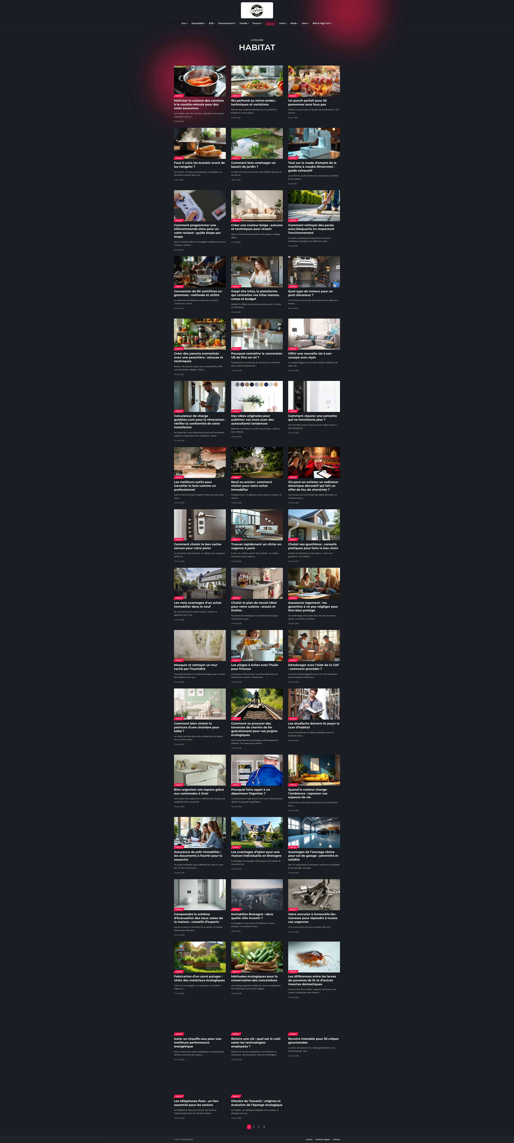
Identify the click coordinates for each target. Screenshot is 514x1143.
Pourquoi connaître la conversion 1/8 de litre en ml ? (256, 355)
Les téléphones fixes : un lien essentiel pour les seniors (196, 1103)
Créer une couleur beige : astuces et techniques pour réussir (257, 227)
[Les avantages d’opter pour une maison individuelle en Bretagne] (257, 832)
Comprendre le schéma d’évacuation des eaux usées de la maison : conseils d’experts (198, 918)
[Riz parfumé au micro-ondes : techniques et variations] (257, 81)
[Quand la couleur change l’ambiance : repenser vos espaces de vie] (314, 770)
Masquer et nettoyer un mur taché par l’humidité (195, 667)
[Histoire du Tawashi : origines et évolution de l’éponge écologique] (257, 1081)
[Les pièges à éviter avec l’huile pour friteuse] (257, 645)
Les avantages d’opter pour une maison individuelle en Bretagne (256, 854)
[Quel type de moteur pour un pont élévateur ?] (314, 271)
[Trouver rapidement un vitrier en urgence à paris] (257, 524)
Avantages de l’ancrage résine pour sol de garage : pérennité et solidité (313, 855)
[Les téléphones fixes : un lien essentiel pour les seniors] (200, 1081)
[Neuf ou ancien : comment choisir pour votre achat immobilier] (257, 462)
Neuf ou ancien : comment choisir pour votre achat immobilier (251, 485)
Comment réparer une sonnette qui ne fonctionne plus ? (312, 418)
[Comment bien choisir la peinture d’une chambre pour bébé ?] (200, 704)
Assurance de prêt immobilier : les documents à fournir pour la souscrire (198, 855)
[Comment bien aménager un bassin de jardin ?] (257, 143)
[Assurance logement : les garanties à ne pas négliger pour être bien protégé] (314, 583)
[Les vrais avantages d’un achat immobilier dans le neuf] (200, 583)
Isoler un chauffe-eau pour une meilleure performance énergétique (197, 1042)
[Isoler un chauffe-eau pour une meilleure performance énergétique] (200, 1019)
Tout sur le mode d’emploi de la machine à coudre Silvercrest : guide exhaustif (312, 166)
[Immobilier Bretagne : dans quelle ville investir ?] (257, 894)
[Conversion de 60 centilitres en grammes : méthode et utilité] (200, 271)
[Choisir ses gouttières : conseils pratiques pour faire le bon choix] (314, 524)
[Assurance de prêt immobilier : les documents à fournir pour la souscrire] (200, 832)
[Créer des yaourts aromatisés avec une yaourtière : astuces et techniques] (200, 334)
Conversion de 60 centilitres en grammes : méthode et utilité (198, 293)
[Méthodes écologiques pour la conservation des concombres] (257, 957)
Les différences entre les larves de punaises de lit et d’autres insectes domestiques (312, 980)
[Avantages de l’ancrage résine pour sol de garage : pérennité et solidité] (314, 832)
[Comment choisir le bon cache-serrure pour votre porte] (200, 524)
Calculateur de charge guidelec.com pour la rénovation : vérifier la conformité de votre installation (200, 421)
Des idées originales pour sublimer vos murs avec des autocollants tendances (252, 419)
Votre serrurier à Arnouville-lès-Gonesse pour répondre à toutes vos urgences (313, 918)
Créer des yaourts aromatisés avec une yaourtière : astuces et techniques (198, 357)
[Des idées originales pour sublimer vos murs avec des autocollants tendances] (257, 396)
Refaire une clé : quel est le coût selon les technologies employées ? (256, 1042)
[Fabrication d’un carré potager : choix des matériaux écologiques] (200, 957)
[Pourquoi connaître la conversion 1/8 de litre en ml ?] (257, 334)
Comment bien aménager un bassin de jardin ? (253, 165)
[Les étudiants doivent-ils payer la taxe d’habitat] (314, 704)
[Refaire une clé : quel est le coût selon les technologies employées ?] (257, 1019)
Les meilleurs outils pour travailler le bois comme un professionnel (195, 485)
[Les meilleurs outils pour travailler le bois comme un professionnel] (200, 462)
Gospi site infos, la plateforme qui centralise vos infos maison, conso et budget (255, 295)
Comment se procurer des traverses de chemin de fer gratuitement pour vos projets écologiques (254, 729)
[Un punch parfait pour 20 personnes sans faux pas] (314, 81)
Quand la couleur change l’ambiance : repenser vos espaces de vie (307, 793)
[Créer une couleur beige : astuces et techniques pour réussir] (257, 205)
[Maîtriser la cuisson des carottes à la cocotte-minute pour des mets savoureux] (200, 81)
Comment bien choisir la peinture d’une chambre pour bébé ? (196, 727)
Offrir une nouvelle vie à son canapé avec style (310, 355)
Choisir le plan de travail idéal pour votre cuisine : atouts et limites (254, 606)
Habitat (179, 96)
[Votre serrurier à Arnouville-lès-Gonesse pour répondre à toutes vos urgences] (314, 894)
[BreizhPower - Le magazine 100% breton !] (257, 10)
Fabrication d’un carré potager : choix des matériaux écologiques (199, 978)
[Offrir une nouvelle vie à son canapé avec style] (314, 334)
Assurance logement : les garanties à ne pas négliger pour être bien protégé (313, 606)
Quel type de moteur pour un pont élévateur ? (310, 293)
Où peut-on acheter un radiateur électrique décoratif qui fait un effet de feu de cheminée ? (313, 485)
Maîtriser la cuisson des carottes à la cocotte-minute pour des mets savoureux (199, 104)
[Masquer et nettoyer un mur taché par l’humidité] (200, 645)
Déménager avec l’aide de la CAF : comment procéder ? (313, 667)
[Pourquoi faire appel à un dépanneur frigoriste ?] (257, 770)
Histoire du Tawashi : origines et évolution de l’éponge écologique (256, 1103)
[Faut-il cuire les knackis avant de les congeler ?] (200, 143)
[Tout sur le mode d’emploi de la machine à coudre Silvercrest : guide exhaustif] (314, 143)
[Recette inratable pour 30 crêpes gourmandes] (314, 1019)
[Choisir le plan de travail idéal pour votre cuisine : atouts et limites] (257, 583)
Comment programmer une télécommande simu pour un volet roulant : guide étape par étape (197, 231)
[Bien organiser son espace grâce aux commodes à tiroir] (200, 770)
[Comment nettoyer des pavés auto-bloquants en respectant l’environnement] (314, 205)
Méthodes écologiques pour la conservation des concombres (254, 978)
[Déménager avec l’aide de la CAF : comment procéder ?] (314, 645)
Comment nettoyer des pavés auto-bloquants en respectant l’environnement (311, 229)
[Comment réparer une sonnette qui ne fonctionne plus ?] (314, 396)
